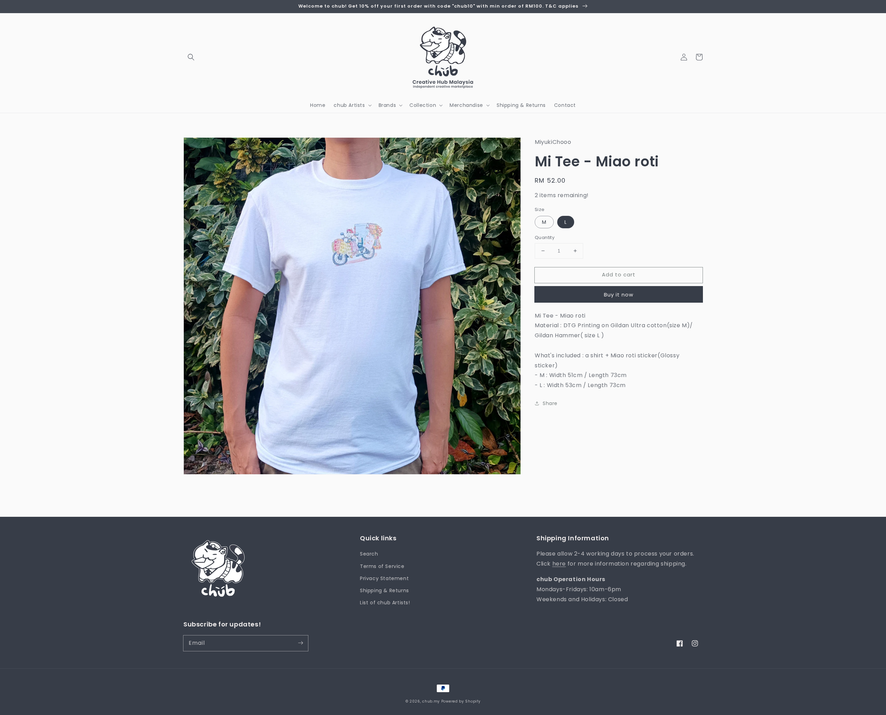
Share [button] (550, 403)
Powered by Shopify (461, 701)
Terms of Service (382, 566)
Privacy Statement (384, 578)
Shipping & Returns (384, 590)
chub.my (431, 701)
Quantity (544, 237)
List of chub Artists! (385, 602)
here (559, 564)
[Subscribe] (300, 643)
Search (369, 553)
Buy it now (618, 294)
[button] (191, 57)
